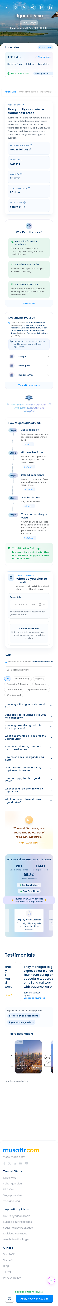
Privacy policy (12, 1278)
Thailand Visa (11, 1201)
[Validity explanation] (21, 174)
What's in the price (28, 91)
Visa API (8, 1260)
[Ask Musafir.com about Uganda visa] (51, 1280)
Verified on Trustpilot (25, 998)
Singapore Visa (12, 1195)
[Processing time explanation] (31, 145)
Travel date (15, 597)
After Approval (14, 695)
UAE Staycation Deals (16, 1216)
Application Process (38, 689)
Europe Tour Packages (17, 1222)
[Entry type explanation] (24, 202)
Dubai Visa (9, 1178)
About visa (10, 91)
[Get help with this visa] (9, 1299)
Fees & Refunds (14, 689)
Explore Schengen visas (21, 1022)
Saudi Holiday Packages (18, 1228)
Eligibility (39, 678)
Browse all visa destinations (23, 1015)
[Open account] (24, 7)
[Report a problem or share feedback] (41, 7)
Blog (6, 1266)
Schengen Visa (12, 1183)
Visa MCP (9, 1254)
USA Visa (8, 1189)
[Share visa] (33, 7)
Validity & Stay (22, 678)
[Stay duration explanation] (29, 188)
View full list (29, 303)
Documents (46, 91)
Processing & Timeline (18, 684)
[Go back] (7, 7)
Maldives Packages (15, 1233)
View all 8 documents (29, 385)
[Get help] (50, 7)
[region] (29, 982)
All (8, 678)
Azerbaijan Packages (16, 1239)
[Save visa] (15, 7)
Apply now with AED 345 (34, 1298)
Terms (7, 1272)
